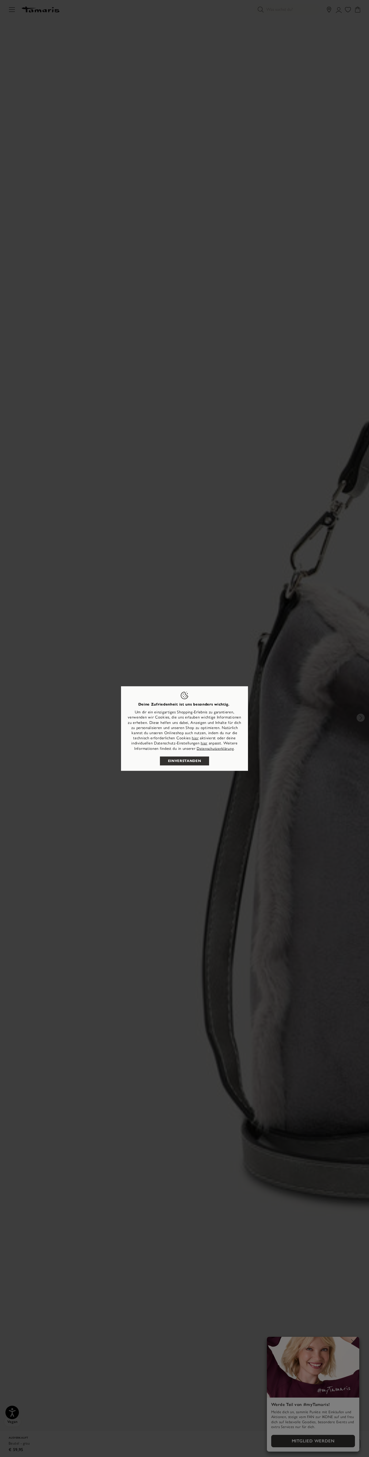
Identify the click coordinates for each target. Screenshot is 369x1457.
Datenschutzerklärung (215, 748)
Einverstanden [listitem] (184, 760)
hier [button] (204, 743)
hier (195, 738)
